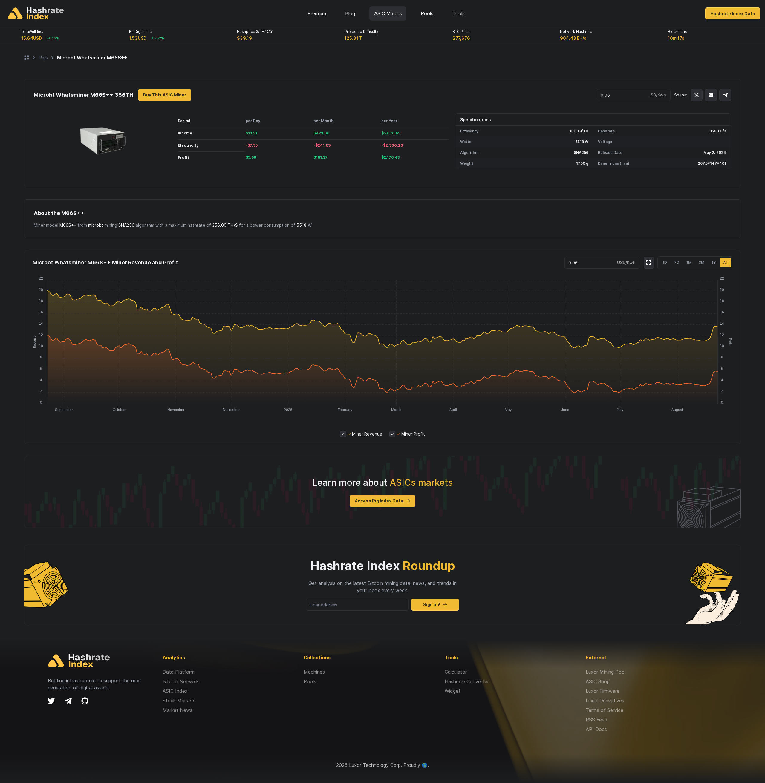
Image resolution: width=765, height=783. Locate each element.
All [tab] (725, 262)
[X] (51, 700)
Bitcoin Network (181, 681)
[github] (84, 700)
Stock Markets (179, 701)
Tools (458, 13)
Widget (452, 691)
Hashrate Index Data (732, 13)
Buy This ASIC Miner (164, 94)
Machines (314, 672)
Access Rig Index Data (379, 500)
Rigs (43, 58)
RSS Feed (597, 720)
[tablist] (694, 262)
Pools (310, 681)
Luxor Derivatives (605, 701)
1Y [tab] (714, 262)
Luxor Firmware (602, 691)
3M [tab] (701, 262)
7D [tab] (676, 262)
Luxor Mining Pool (605, 672)
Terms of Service (604, 710)
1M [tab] (688, 262)
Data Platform (179, 672)
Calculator (456, 672)
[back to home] (36, 13)
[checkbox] (343, 434)
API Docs (596, 729)
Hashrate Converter (467, 681)
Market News (177, 710)
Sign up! (431, 604)
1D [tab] (665, 262)
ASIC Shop (598, 681)
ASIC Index (175, 691)
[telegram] (68, 700)
